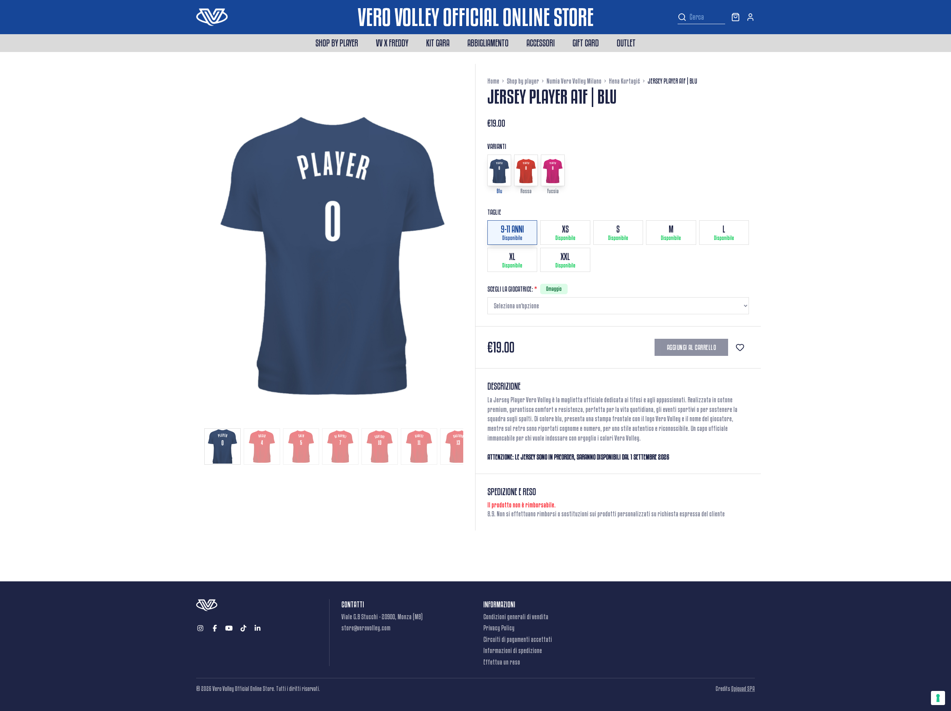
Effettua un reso (501, 662)
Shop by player (336, 43)
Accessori (540, 43)
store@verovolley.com (365, 628)
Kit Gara (437, 43)
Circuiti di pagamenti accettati (517, 639)
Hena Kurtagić (624, 81)
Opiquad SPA (743, 688)
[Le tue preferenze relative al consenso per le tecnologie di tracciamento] (938, 698)
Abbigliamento (488, 43)
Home (493, 81)
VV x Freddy (392, 43)
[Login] (750, 17)
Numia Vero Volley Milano (573, 81)
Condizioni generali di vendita (515, 617)
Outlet (626, 43)
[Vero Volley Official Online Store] (277, 17)
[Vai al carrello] (735, 17)
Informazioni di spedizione (512, 650)
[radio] (512, 232)
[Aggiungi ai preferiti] (740, 347)
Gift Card (585, 43)
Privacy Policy (499, 628)
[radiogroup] (618, 246)
